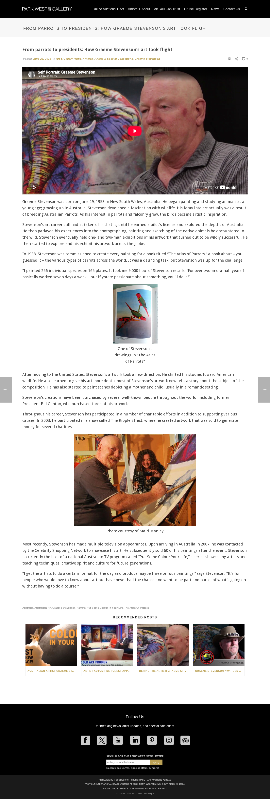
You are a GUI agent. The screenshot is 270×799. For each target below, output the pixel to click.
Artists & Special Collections (113, 58)
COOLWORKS (122, 780)
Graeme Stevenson (147, 58)
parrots (81, 608)
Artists (133, 9)
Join (156, 763)
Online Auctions (104, 9)
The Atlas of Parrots (136, 608)
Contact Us (231, 9)
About (146, 9)
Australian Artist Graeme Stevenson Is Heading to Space (52, 671)
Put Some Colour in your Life (105, 608)
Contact (123, 788)
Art (122, 9)
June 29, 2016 (42, 58)
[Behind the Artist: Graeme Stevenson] (163, 645)
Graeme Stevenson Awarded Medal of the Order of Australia (220, 671)
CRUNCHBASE (138, 780)
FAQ (114, 788)
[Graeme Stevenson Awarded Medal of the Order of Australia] (219, 645)
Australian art (42, 608)
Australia (27, 608)
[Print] (229, 58)
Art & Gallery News (68, 58)
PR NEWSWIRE (106, 780)
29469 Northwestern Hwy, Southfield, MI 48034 (159, 784)
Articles (88, 58)
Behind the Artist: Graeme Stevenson (164, 671)
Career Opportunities (143, 788)
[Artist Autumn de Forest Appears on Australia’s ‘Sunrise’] (107, 645)
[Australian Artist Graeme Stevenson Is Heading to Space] (51, 645)
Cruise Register (195, 9)
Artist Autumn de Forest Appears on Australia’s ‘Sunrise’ (108, 671)
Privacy (162, 788)
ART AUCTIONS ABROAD (159, 780)
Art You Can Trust (167, 9)
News (215, 9)
